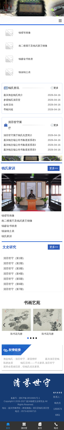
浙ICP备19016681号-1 (29, 398)
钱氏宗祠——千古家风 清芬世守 (37, 362)
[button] (28, 338)
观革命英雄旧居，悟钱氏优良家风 (21, 366)
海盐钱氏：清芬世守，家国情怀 (20, 359)
